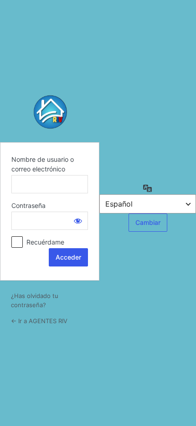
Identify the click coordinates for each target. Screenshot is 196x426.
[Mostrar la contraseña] (78, 221)
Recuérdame (45, 242)
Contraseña (28, 205)
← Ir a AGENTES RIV (39, 321)
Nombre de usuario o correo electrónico (42, 164)
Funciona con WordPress (50, 112)
